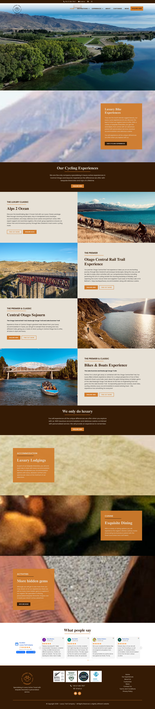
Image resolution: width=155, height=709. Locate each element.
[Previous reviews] (40, 647)
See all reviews (21, 652)
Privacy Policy (127, 691)
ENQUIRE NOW (29, 232)
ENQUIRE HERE (91, 287)
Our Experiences (127, 677)
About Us (127, 679)
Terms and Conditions (128, 689)
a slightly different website (99, 704)
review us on (30, 652)
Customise (128, 682)
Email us (82, 2)
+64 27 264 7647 (70, 2)
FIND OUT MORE (14, 232)
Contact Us (128, 686)
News (128, 684)
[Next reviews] (140, 647)
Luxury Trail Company (26, 645)
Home (127, 674)
